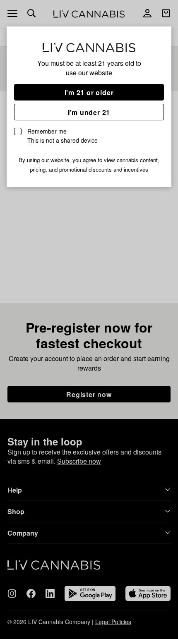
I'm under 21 (89, 112)
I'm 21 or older (89, 92)
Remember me (62, 135)
